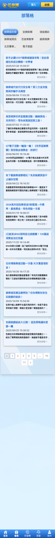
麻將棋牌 (45, 39)
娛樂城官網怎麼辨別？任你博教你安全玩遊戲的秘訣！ (26, 294)
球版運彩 (45, 32)
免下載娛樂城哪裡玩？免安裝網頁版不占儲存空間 (26, 177)
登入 (33, 4)
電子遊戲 (27, 46)
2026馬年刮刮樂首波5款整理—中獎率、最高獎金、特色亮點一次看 (25, 206)
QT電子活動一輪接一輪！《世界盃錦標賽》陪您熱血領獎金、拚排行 (27, 148)
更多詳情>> (42, 77)
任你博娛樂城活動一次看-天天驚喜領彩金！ (27, 265)
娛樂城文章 (10, 32)
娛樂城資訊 (10, 39)
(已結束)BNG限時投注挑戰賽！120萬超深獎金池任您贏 (27, 236)
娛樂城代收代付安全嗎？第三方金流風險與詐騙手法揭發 (26, 89)
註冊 (47, 4)
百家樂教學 (27, 39)
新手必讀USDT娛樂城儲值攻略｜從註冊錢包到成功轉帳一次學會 (27, 60)
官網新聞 (27, 32)
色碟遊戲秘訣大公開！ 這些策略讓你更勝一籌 (27, 324)
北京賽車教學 (11, 46)
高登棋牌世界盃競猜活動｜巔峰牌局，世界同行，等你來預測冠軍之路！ (26, 118)
